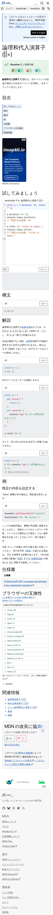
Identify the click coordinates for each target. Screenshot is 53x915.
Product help (8, 846)
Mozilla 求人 (8, 831)
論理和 (29, 341)
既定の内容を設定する (18, 488)
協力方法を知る (12, 744)
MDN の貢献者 (25, 752)
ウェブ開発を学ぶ (11, 897)
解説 (6, 115)
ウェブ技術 (7, 892)
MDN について (9, 821)
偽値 (28, 550)
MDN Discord (8, 874)
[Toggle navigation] (48, 3)
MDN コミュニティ (11, 859)
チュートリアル (9, 907)
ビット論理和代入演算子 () (22, 707)
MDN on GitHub (10, 879)
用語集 (5, 912)
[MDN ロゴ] (7, 795)
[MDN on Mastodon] (18, 808)
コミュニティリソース (13, 864)
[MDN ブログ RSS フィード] (23, 808)
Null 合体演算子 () (18, 703)
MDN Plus (7, 841)
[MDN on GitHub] (3, 808)
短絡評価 (26, 327)
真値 (10, 711)
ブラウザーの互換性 (13, 128)
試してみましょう (12, 106)
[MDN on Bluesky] (8, 808)
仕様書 (7, 123)
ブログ (5, 826)
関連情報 (8, 132)
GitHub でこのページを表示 (17, 760)
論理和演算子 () (17, 699)
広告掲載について (11, 836)
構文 (6, 110)
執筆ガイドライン (11, 869)
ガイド (5, 902)
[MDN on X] (13, 808)
